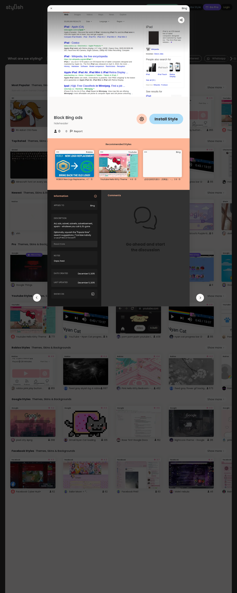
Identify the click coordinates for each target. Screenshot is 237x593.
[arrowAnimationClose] (37, 298)
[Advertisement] (13, 296)
